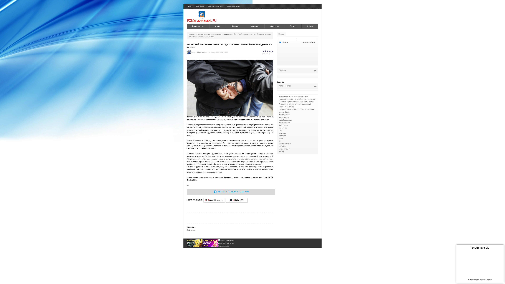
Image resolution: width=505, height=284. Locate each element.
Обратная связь (223, 246)
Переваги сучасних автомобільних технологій (297, 99)
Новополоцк (200, 6)
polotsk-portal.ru (284, 149)
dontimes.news (284, 115)
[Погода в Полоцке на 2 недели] (308, 42)
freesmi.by (282, 146)
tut (188, 185)
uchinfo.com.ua (284, 123)
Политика (235, 26)
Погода (281, 34)
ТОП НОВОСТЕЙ (285, 86)
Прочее (293, 26)
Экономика (254, 26)
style (280, 130)
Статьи (310, 26)
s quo (281, 138)
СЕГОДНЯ (282, 70)
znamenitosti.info (285, 144)
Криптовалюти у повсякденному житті (294, 96)
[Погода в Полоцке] (297, 39)
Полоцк (190, 6)
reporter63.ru (283, 125)
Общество (274, 26)
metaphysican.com (285, 120)
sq (280, 141)
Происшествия (198, 26)
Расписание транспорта (215, 6)
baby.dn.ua (283, 128)
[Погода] (283, 42)
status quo (282, 133)
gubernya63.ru (284, 117)
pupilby (281, 152)
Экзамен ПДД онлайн (233, 6)
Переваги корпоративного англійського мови (296, 102)
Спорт (217, 26)
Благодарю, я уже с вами (480, 280)
